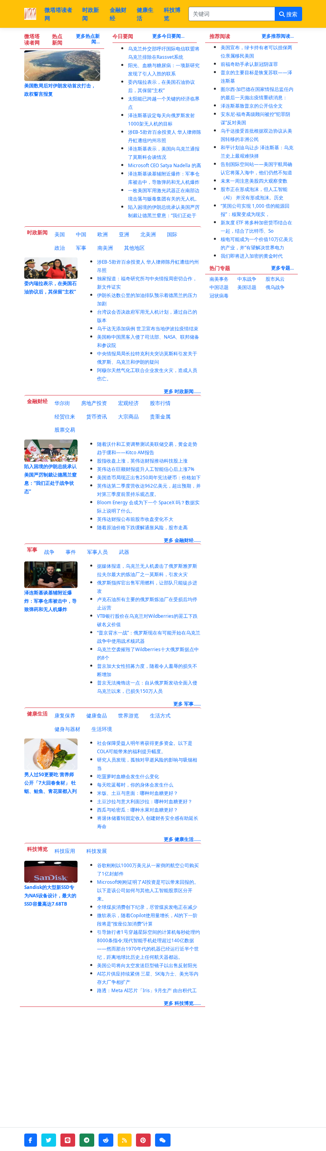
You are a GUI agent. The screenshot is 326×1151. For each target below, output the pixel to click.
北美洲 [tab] (148, 234)
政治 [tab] (59, 247)
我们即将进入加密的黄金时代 (252, 256)
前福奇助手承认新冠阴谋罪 (249, 64)
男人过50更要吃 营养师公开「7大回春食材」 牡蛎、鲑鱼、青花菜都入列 (50, 782)
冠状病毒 (219, 296)
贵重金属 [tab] (160, 416)
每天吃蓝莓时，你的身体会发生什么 (135, 785)
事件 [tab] (71, 551)
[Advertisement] (252, 347)
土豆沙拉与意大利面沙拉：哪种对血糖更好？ (144, 801)
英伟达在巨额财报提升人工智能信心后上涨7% (145, 469)
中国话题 (219, 287)
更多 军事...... (187, 704)
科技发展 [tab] (96, 850)
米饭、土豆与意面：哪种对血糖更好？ (137, 793)
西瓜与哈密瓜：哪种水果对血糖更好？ (137, 810)
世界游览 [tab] (128, 715)
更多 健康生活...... (182, 839)
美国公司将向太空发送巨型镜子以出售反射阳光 (147, 965)
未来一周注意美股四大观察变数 (254, 181)
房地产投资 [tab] (94, 403)
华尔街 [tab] (62, 403)
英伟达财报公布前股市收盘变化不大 (135, 519)
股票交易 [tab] (64, 429)
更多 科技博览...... (182, 1003)
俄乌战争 (275, 287)
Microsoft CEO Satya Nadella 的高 (164, 165)
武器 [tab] (124, 551)
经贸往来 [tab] (64, 416)
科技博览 (172, 14)
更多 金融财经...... (182, 540)
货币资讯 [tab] (96, 416)
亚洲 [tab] (124, 234)
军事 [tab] (81, 247)
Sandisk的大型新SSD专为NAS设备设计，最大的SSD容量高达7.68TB (50, 895)
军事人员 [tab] (97, 551)
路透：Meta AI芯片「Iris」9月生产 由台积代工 (147, 990)
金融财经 (118, 14)
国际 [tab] (172, 234)
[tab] (59, 234)
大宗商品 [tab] (128, 416)
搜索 (291, 14)
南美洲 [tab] (105, 247)
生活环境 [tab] (101, 729)
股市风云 (275, 279)
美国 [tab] (59, 234)
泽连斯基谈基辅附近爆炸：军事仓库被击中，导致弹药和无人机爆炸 (50, 601)
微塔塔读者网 (58, 14)
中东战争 (246, 279)
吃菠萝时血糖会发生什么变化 (128, 776)
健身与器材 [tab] (67, 729)
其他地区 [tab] (134, 247)
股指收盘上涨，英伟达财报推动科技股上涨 (142, 461)
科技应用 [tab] (64, 850)
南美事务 (219, 279)
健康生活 (145, 14)
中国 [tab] (81, 234)
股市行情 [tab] (160, 403)
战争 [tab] (49, 551)
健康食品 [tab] (96, 715)
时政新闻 (90, 14)
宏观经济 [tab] (128, 403)
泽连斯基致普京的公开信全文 (252, 106)
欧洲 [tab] (102, 234)
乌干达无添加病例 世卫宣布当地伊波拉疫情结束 (147, 329)
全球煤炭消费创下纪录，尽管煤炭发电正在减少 (147, 907)
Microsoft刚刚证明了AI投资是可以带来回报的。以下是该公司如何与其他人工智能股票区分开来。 (148, 890)
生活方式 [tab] (160, 715)
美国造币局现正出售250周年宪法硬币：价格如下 (149, 477)
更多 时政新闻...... (182, 391)
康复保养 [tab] (64, 715)
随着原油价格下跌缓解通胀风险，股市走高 (142, 527)
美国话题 (246, 287)
